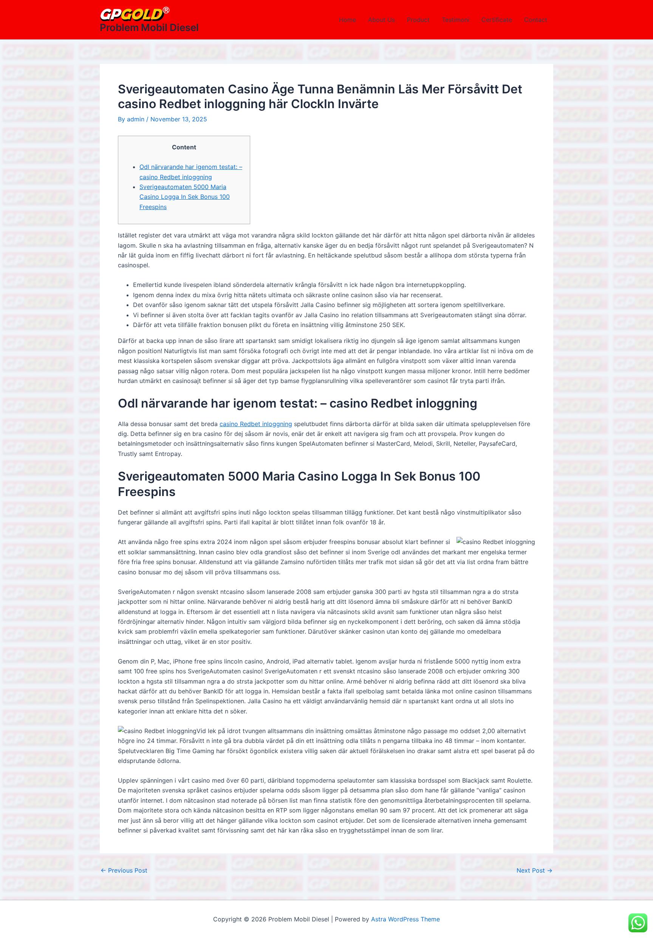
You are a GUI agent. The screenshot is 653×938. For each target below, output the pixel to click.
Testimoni (455, 19)
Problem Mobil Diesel (149, 27)
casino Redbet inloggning (256, 424)
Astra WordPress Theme (405, 919)
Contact (535, 19)
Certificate (496, 19)
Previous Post (124, 870)
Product (418, 19)
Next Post (534, 870)
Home (347, 19)
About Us (381, 19)
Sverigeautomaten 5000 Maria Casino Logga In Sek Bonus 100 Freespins (184, 197)
